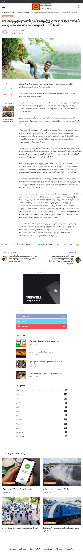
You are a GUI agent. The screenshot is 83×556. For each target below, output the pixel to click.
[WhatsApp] (17, 33)
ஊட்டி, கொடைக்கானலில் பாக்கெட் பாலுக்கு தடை (44, 341)
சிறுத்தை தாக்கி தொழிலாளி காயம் (8, 120)
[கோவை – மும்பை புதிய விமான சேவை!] (21, 353)
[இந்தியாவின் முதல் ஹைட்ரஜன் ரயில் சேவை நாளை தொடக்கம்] (62, 511)
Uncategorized (7, 16)
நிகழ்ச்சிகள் (19, 424)
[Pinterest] (15, 33)
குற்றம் (18, 411)
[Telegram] (19, 33)
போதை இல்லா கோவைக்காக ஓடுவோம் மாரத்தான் (20, 528)
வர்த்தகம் (19, 428)
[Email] (22, 33)
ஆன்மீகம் (19, 403)
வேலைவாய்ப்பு (20, 436)
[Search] (78, 6)
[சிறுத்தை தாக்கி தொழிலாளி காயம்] (8, 111)
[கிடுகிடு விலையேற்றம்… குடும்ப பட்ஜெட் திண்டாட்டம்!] (21, 375)
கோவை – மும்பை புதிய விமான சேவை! (41, 352)
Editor (11, 30)
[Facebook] (10, 33)
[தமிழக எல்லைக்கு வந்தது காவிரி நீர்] (62, 472)
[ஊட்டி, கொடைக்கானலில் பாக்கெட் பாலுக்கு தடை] (21, 343)
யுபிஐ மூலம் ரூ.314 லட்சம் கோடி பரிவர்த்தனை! (18, 489)
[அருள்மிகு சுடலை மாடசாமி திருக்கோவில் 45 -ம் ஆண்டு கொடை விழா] (21, 364)
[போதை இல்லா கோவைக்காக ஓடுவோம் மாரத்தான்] (21, 511)
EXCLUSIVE (19, 390)
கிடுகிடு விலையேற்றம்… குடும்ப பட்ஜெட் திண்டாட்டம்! (45, 373)
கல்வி (17, 407)
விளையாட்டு (19, 432)
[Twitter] (12, 33)
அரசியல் (18, 399)
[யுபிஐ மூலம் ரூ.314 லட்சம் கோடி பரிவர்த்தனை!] (21, 472)
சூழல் (17, 415)
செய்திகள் (19, 420)
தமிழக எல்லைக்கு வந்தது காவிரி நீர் (56, 489)
